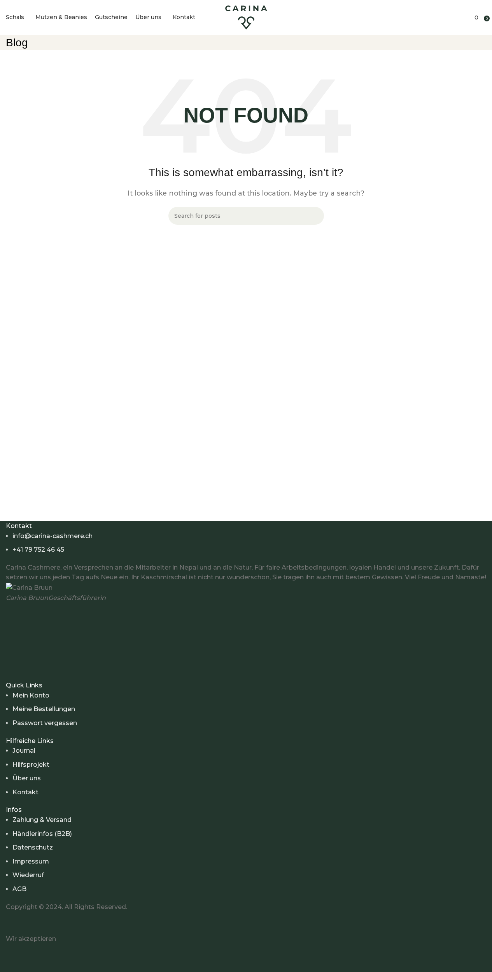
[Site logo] (246, 17)
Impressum (30, 861)
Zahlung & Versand (42, 819)
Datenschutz (32, 847)
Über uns (26, 778)
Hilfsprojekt (30, 764)
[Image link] (72, 922)
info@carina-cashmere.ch (52, 536)
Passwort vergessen (44, 723)
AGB (19, 889)
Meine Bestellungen (43, 709)
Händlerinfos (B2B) (42, 833)
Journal (23, 750)
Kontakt (25, 792)
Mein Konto (30, 695)
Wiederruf (28, 875)
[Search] (458, 17)
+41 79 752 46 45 (38, 549)
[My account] (447, 17)
